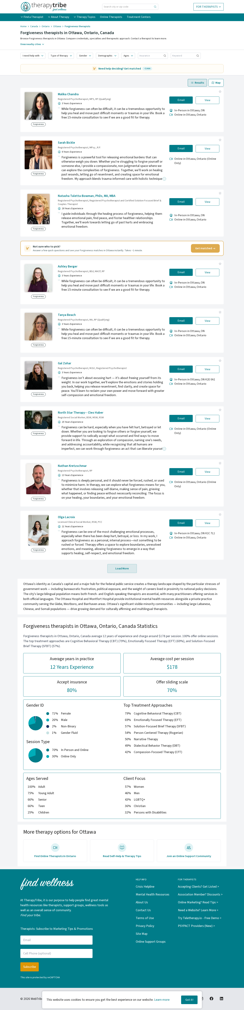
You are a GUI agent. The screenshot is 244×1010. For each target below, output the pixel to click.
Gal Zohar (64, 363)
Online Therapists (111, 17)
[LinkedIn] (221, 998)
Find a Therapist (33, 17)
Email (181, 100)
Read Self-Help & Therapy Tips (122, 856)
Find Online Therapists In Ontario (55, 856)
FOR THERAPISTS (207, 7)
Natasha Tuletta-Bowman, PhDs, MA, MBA (86, 196)
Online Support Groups (151, 941)
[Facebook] (211, 998)
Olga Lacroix (66, 517)
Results (199, 83)
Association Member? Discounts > (200, 894)
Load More (122, 568)
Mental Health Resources (152, 894)
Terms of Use (145, 918)
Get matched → (205, 248)
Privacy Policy (145, 926)
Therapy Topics (86, 17)
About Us (142, 902)
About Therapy (60, 17)
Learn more (162, 999)
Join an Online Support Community (188, 856)
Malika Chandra (68, 94)
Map (218, 83)
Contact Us (143, 910)
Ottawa (57, 26)
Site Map (141, 934)
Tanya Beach (67, 315)
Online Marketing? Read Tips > (198, 902)
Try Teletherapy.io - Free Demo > (199, 918)
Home (23, 26)
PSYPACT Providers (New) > (196, 926)
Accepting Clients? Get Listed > (198, 886)
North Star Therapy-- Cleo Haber (80, 412)
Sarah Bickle (66, 142)
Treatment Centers (139, 17)
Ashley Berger (67, 266)
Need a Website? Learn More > (198, 910)
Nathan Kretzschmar (72, 466)
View (207, 100)
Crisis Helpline (145, 886)
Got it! (189, 1000)
